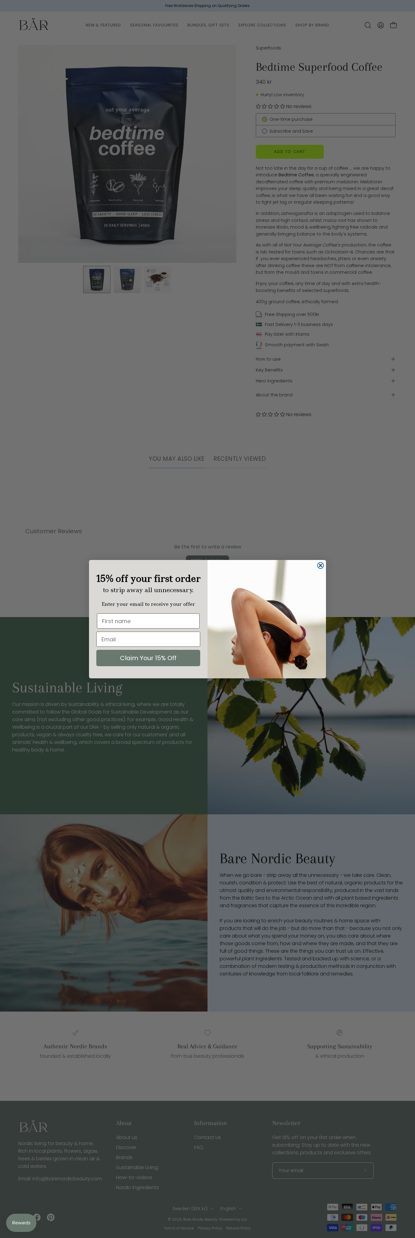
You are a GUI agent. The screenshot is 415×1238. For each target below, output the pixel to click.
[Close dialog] (320, 565)
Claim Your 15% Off (148, 658)
